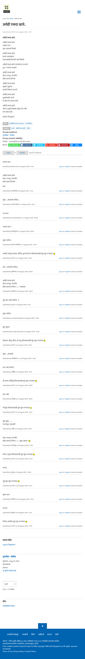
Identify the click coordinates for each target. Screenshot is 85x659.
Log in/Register (9, 544)
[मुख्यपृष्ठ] (7, 8)
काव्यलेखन (29, 123)
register (22, 152)
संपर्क (36, 643)
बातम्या (49, 634)
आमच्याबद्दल (29, 643)
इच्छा (12, 128)
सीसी (56, 634)
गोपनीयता (21, 643)
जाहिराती (41, 634)
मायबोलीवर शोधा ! (9, 606)
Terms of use (7, 651)
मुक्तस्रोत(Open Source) (16, 123)
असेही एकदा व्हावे (20, 128)
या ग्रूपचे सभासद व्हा (9, 570)
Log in (8, 152)
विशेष (33, 634)
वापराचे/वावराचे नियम (10, 643)
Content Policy (30, 651)
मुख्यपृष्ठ (11, 19)
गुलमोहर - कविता (8, 135)
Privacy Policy (19, 651)
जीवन (28, 128)
